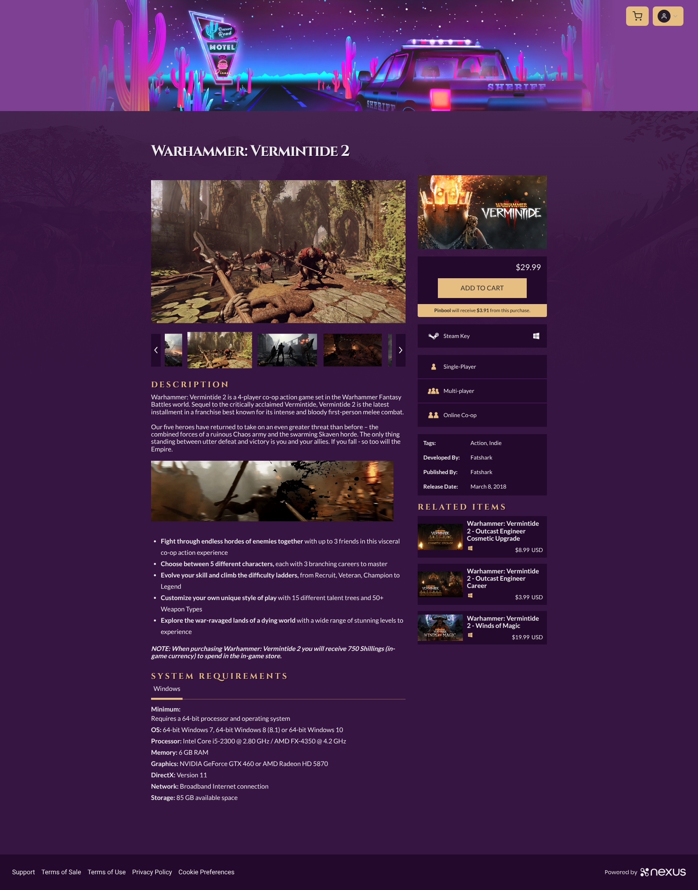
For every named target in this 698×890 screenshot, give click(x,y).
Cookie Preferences (207, 872)
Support (23, 872)
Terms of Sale (61, 872)
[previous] (156, 350)
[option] (278, 251)
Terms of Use (107, 872)
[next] (401, 350)
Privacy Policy (152, 872)
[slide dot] (219, 350)
